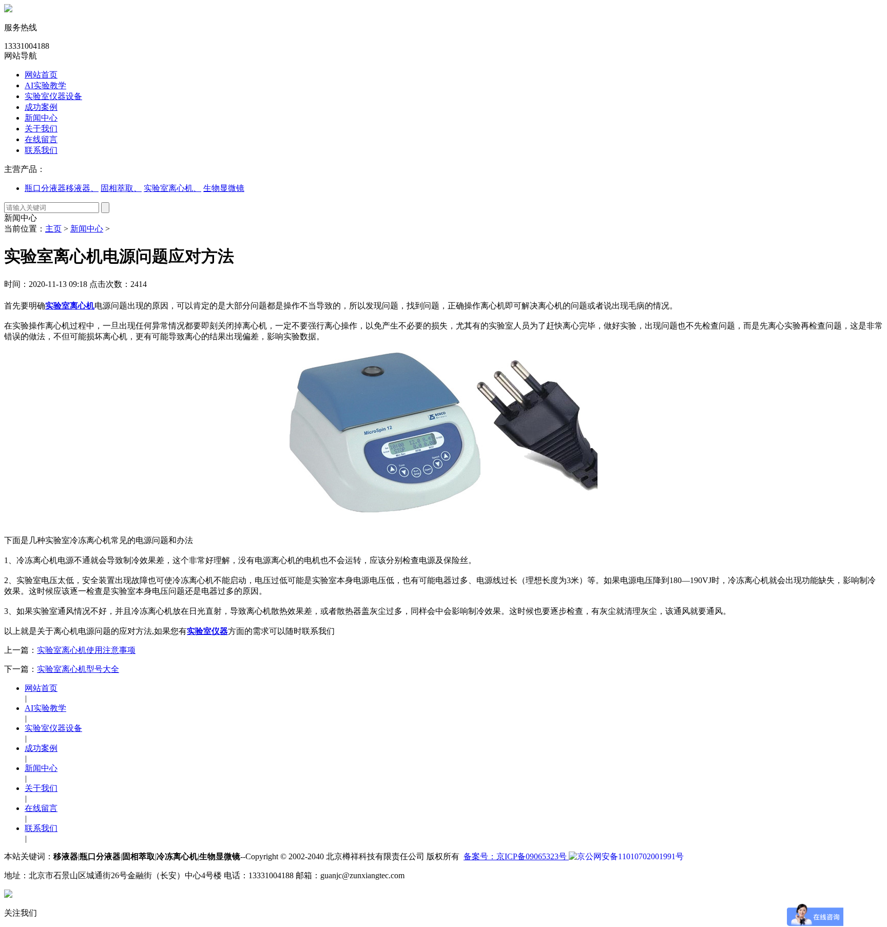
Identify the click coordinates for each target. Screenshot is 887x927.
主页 (53, 228)
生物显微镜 (223, 188)
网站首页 (41, 74)
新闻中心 (41, 117)
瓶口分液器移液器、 (62, 188)
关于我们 (41, 128)
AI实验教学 (45, 85)
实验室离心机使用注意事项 (86, 650)
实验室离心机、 (172, 188)
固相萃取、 (121, 188)
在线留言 (41, 139)
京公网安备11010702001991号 (630, 856)
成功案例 (41, 107)
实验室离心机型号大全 (78, 669)
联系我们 (41, 150)
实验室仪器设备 (53, 96)
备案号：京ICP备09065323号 (516, 856)
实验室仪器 (207, 631)
